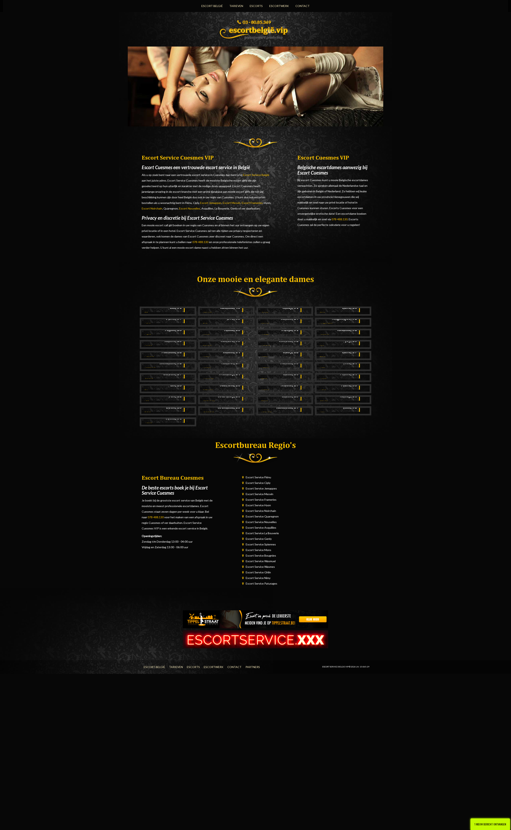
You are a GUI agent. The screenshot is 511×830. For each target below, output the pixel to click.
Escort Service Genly (259, 538)
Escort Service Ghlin (258, 572)
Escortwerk (279, 6)
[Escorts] (255, 619)
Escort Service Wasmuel (261, 561)
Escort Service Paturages (261, 583)
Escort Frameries (252, 203)
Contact (302, 6)
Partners (253, 667)
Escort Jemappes (211, 203)
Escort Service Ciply (258, 482)
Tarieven (236, 6)
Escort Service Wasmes (260, 566)
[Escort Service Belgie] (255, 31)
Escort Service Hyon (258, 505)
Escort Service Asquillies (261, 527)
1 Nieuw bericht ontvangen (490, 824)
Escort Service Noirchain (261, 510)
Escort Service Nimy (258, 578)
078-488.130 (200, 242)
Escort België (212, 6)
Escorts (256, 6)
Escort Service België (256, 175)
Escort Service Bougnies (261, 555)
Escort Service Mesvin (259, 494)
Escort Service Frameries (261, 499)
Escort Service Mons (258, 550)
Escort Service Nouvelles (261, 522)
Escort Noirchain (152, 208)
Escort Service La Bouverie (262, 533)
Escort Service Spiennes (261, 544)
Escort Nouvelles (189, 208)
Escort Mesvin (232, 203)
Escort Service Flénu (258, 477)
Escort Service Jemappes (261, 488)
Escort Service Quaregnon (262, 516)
